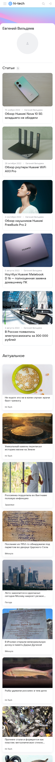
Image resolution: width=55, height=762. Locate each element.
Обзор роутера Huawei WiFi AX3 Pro (25, 169)
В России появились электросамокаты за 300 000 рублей (26, 335)
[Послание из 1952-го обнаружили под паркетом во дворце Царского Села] (27, 534)
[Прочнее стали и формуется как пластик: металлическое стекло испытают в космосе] (27, 729)
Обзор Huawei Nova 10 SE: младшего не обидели (24, 116)
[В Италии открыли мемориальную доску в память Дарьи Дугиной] (27, 631)
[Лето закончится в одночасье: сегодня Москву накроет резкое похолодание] (27, 583)
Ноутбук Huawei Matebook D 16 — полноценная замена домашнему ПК (25, 278)
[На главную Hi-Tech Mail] (18, 3)
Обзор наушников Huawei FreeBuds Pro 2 (24, 223)
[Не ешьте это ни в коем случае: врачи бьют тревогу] (27, 387)
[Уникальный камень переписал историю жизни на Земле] (27, 436)
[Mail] (10, 3)
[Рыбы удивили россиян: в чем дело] (27, 680)
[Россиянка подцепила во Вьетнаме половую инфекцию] (27, 485)
